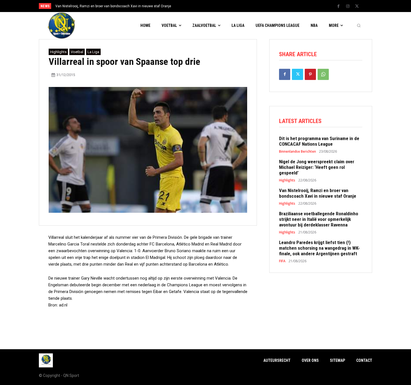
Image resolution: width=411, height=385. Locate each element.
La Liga (93, 52)
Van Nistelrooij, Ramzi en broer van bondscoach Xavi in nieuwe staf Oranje (113, 6)
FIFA (282, 261)
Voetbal (77, 52)
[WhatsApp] (323, 74)
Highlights (58, 52)
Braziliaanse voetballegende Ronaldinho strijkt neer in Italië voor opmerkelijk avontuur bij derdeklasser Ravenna (318, 219)
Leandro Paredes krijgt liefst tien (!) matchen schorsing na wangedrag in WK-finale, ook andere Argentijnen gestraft (319, 248)
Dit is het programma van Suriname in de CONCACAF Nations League (319, 141)
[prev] (215, 6)
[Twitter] (357, 6)
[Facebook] (338, 6)
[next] (224, 6)
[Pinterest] (310, 74)
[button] (358, 25)
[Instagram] (348, 6)
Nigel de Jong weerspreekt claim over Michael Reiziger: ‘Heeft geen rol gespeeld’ (316, 167)
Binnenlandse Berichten (297, 151)
